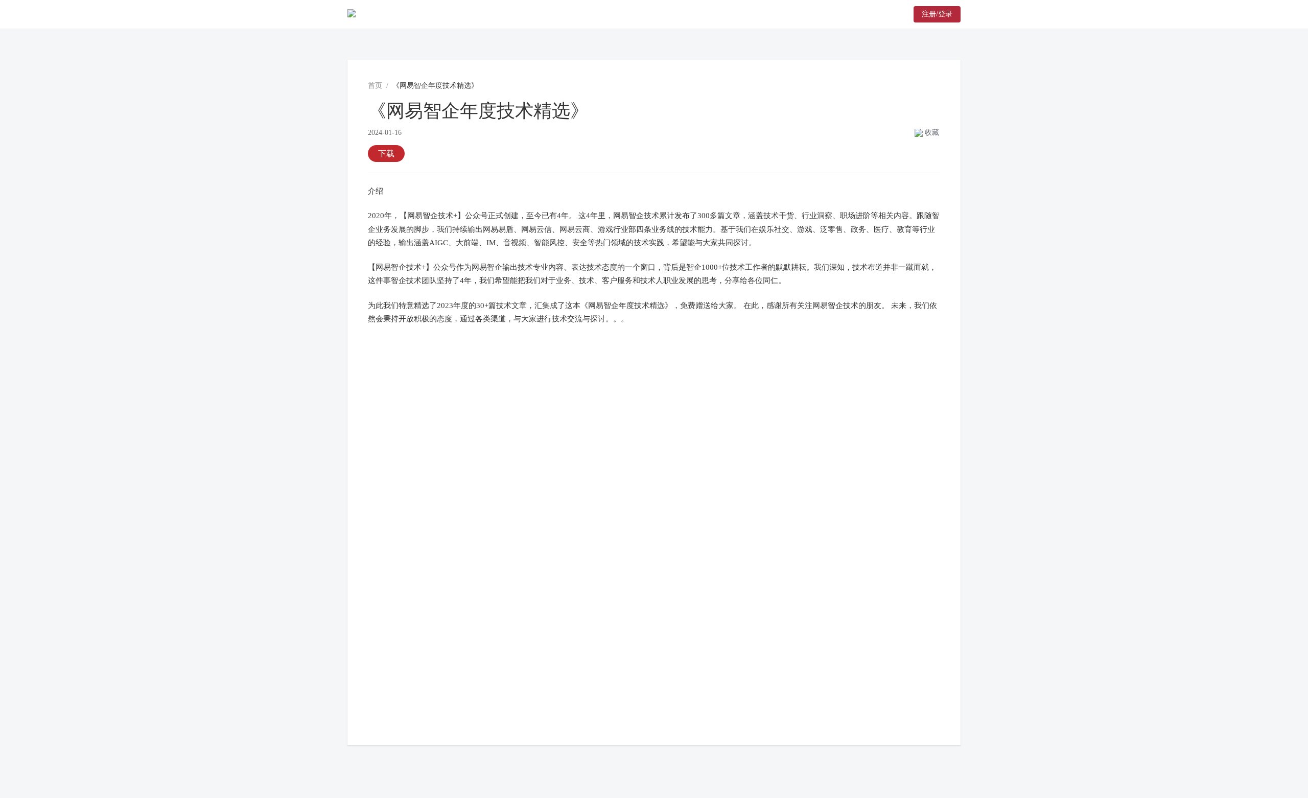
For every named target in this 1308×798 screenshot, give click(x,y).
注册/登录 (937, 14)
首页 (375, 85)
